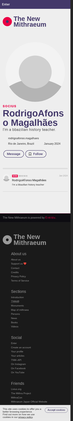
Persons (15, 314)
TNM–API (16, 360)
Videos (14, 326)
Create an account (21, 347)
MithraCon (16, 397)
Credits (15, 272)
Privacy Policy (18, 276)
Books (14, 322)
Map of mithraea (20, 309)
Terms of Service (20, 280)
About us (16, 259)
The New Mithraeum (30, 21)
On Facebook (18, 368)
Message (13, 154)
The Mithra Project (21, 393)
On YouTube (17, 372)
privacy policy (25, 417)
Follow (38, 154)
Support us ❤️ (18, 263)
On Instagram (18, 364)
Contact (15, 268)
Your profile (17, 351)
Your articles (17, 355)
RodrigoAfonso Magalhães (29, 180)
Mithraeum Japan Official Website (29, 401)
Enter (14, 343)
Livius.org (16, 389)
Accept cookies (56, 410)
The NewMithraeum (30, 239)
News (14, 318)
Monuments (17, 305)
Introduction (17, 297)
